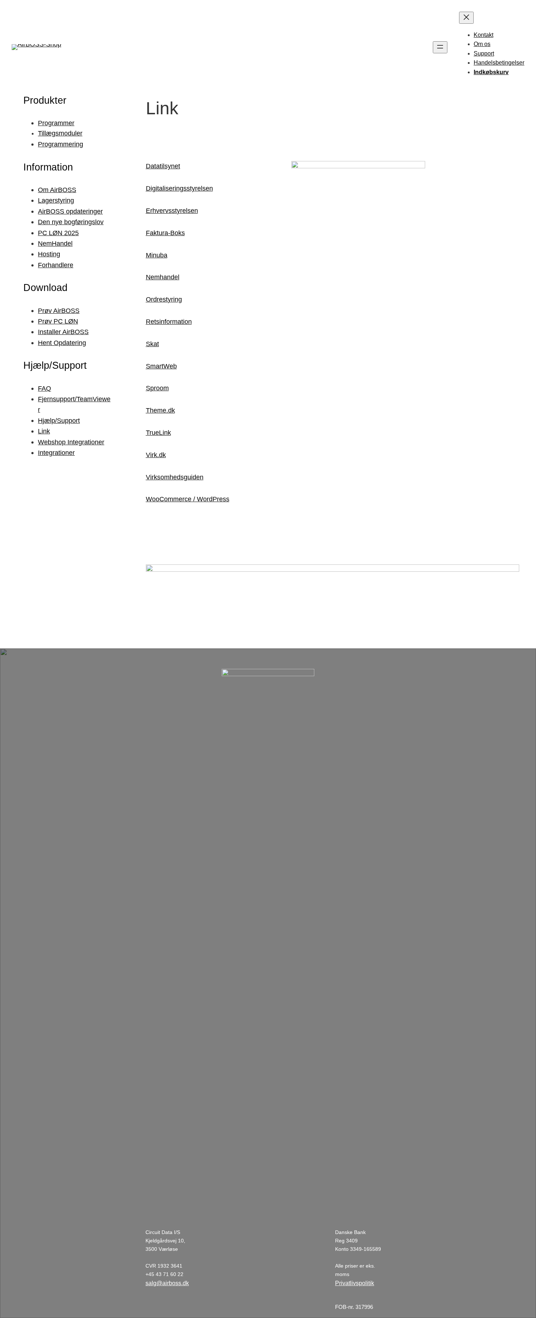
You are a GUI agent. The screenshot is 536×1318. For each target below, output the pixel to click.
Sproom (157, 388)
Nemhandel (162, 277)
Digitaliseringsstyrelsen (179, 188)
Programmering (60, 144)
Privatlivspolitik (354, 1283)
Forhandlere (55, 265)
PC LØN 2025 (58, 233)
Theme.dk (160, 410)
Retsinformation (169, 321)
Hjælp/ (47, 420)
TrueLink (158, 432)
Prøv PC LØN (58, 321)
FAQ (44, 388)
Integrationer (56, 452)
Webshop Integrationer (71, 442)
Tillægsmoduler (60, 133)
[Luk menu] (466, 18)
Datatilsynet (163, 166)
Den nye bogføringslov (71, 222)
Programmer (56, 123)
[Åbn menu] (440, 47)
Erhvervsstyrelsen (172, 210)
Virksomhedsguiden (174, 477)
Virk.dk (156, 455)
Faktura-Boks (165, 233)
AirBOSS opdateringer (70, 211)
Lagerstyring (56, 200)
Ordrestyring (164, 299)
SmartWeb (161, 366)
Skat (152, 344)
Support (68, 420)
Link (44, 431)
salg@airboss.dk (167, 1283)
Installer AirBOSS (63, 332)
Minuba (156, 255)
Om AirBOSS (57, 190)
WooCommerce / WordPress (187, 499)
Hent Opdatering (62, 342)
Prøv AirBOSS (58, 310)
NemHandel (55, 243)
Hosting (49, 254)
